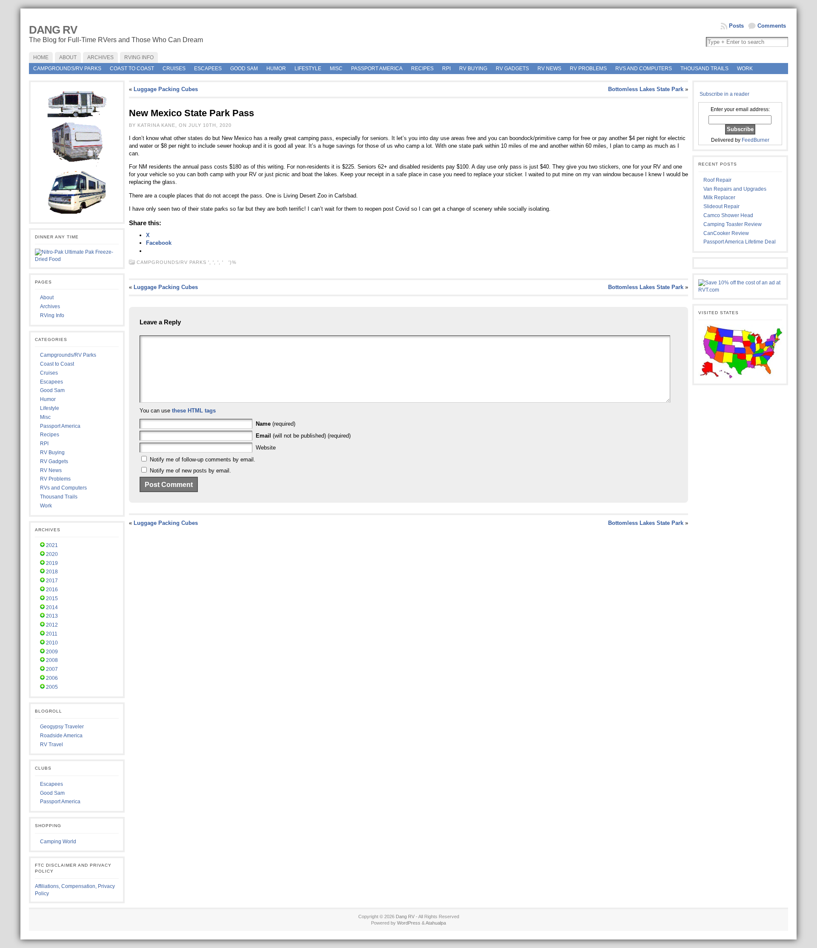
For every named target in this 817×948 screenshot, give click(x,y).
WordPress (408, 922)
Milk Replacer (719, 197)
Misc (336, 69)
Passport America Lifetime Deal (739, 242)
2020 (52, 554)
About (47, 298)
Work (745, 69)
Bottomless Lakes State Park (645, 89)
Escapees (208, 69)
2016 (52, 590)
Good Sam (244, 69)
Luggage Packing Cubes (166, 89)
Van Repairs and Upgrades (734, 189)
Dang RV (53, 29)
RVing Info (52, 315)
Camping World (58, 842)
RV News (549, 69)
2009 (52, 652)
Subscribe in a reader (724, 94)
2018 (52, 572)
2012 (52, 625)
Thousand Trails (704, 69)
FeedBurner (755, 140)
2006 (52, 678)
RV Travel (51, 745)
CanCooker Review (726, 233)
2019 (52, 563)
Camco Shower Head (728, 215)
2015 (52, 598)
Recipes (422, 69)
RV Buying (473, 69)
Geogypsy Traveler (62, 727)
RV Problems (588, 69)
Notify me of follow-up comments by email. (202, 459)
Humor (276, 69)
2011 (51, 634)
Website (266, 447)
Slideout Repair (721, 206)
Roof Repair (717, 180)
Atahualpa (436, 922)
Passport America (377, 69)
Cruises (174, 69)
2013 (52, 616)
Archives (50, 306)
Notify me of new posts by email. (190, 470)
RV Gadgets (512, 69)
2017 (52, 581)
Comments (771, 26)
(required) (275, 424)
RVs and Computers (643, 69)
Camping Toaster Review (732, 224)
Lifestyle (307, 69)
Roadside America (61, 736)
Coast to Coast (132, 69)
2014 (52, 607)
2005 (52, 687)
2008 (52, 660)
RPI (446, 69)
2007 (52, 669)
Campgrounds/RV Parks (67, 69)
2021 (52, 545)
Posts (736, 26)
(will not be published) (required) (303, 435)
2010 (52, 643)
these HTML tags (194, 410)
